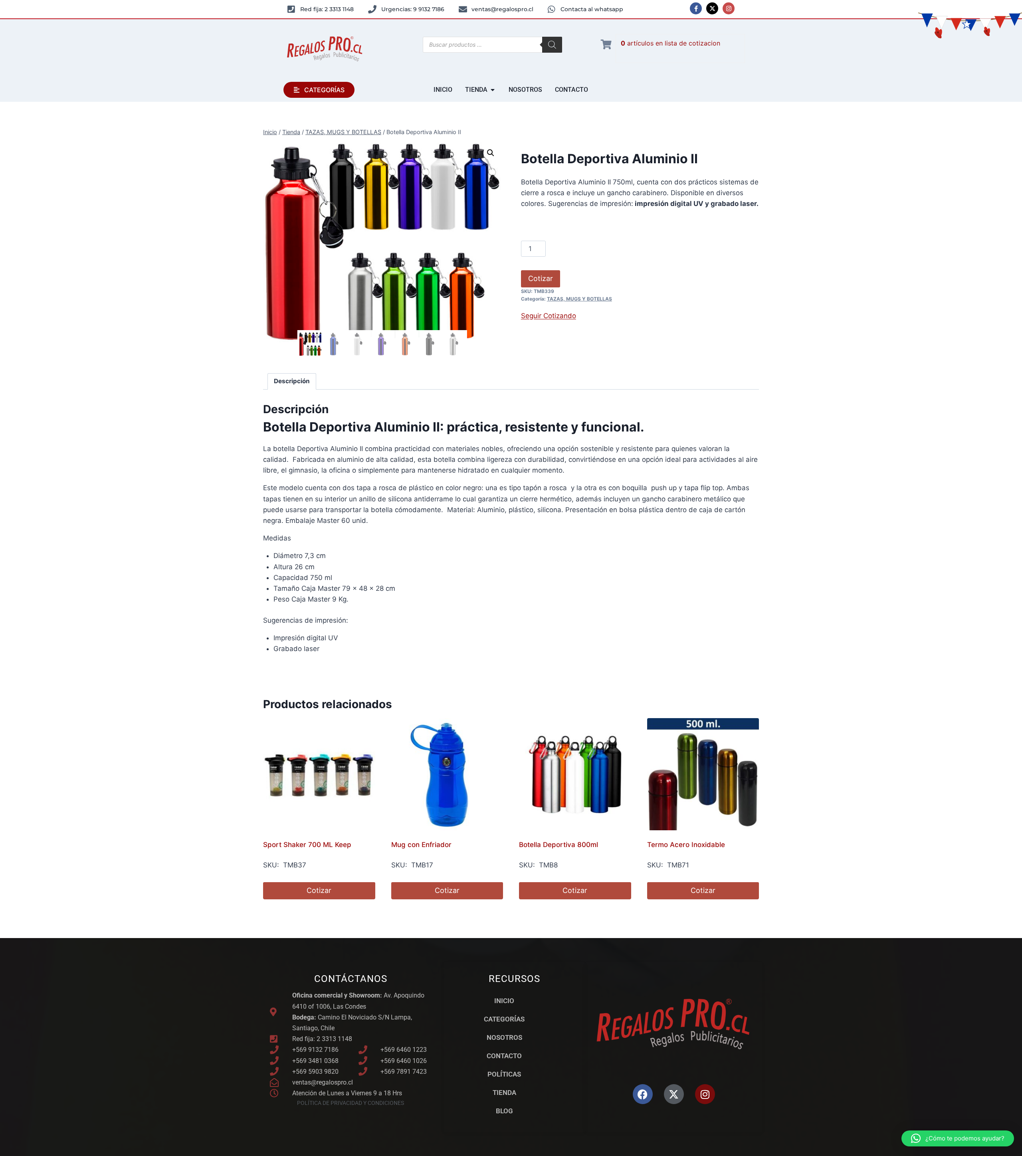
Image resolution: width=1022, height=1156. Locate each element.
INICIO (504, 1001)
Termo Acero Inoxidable (686, 845)
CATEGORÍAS (504, 1019)
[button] (490, 153)
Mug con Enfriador (421, 845)
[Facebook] (643, 1094)
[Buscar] (552, 45)
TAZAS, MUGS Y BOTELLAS (579, 299)
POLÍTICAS (504, 1074)
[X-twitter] (712, 8)
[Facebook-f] (696, 8)
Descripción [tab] (292, 381)
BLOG (504, 1111)
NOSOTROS (504, 1037)
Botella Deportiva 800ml (558, 845)
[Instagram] (729, 8)
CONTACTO (504, 1056)
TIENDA (504, 1093)
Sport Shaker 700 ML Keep (307, 845)
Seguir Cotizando (548, 316)
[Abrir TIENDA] (492, 90)
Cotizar (540, 278)
